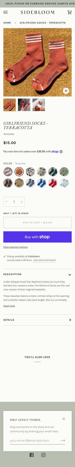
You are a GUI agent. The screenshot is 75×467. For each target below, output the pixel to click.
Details (8, 319)
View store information (44, 260)
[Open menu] (9, 12)
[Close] (65, 417)
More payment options (15, 246)
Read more (9, 305)
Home (7, 22)
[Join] (59, 440)
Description (12, 274)
